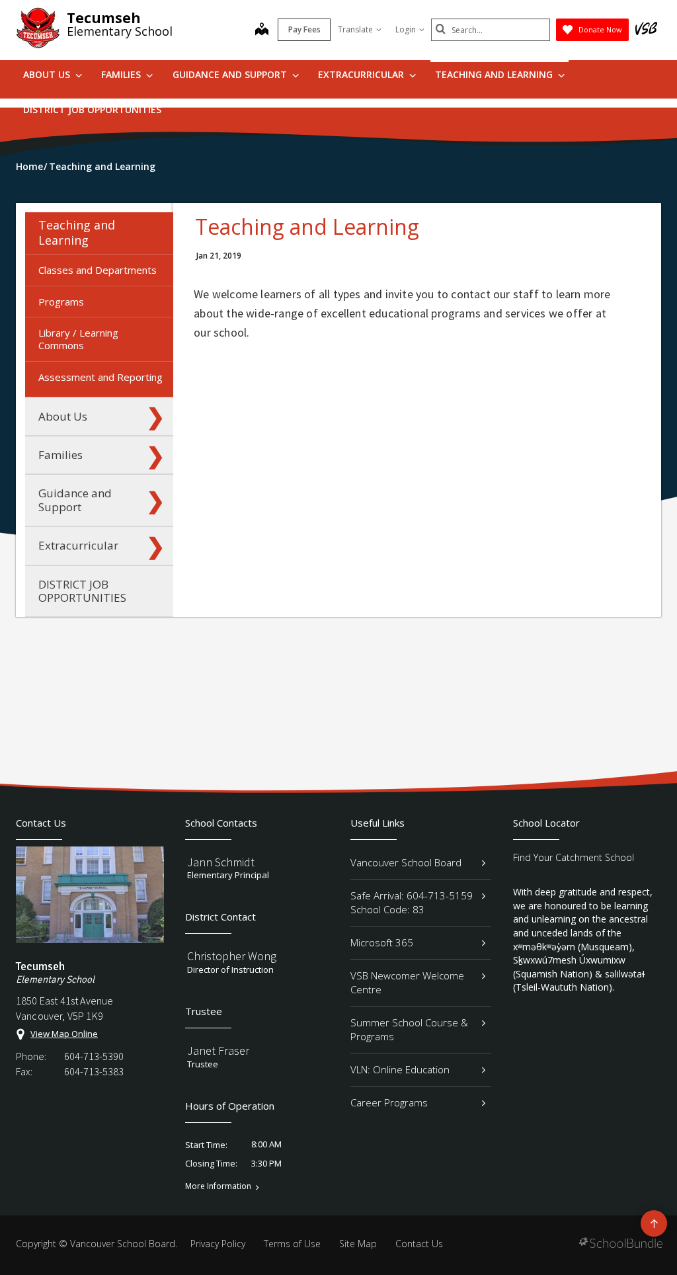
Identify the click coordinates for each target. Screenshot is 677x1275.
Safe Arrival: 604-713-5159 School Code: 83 (411, 902)
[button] (155, 233)
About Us (48, 74)
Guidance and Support (231, 74)
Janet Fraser (218, 1050)
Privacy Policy (217, 1243)
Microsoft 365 (381, 942)
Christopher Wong (231, 956)
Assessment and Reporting (100, 377)
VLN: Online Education (400, 1069)
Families (122, 74)
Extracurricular (362, 74)
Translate (355, 29)
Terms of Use (292, 1243)
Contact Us (419, 1243)
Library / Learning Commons (78, 339)
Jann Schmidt (221, 862)
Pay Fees (304, 29)
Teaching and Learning (495, 74)
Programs (61, 301)
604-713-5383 (94, 1071)
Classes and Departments (97, 269)
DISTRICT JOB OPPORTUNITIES (92, 109)
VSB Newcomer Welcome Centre (407, 982)
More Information (218, 1186)
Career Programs (389, 1102)
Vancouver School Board (405, 862)
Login (405, 29)
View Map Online (64, 1034)
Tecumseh (104, 18)
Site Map (358, 1243)
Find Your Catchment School (573, 857)
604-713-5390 (94, 1056)
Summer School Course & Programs (409, 1029)
